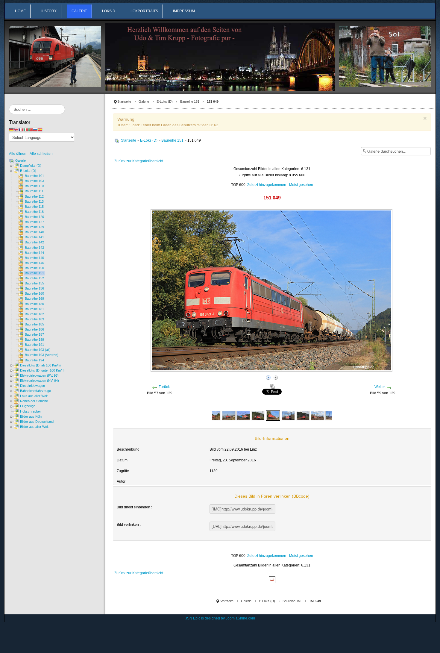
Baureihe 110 (34, 186)
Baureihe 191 (34, 344)
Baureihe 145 (34, 258)
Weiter (379, 387)
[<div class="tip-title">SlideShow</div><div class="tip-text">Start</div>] (268, 377)
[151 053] (317, 415)
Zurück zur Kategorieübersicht (138, 161)
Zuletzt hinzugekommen (266, 185)
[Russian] (35, 129)
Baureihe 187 (34, 334)
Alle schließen (41, 153)
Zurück (164, 387)
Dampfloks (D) (30, 165)
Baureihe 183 (34, 319)
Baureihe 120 (34, 217)
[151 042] (243, 415)
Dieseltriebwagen (32, 385)
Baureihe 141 (34, 237)
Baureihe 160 (34, 293)
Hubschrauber (30, 411)
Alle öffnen (19, 153)
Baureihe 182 (34, 314)
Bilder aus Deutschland (37, 421)
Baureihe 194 (34, 360)
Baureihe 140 (34, 232)
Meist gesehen (301, 185)
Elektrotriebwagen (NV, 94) (39, 380)
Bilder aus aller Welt (34, 426)
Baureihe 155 (34, 283)
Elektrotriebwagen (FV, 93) (39, 375)
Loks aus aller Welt (34, 396)
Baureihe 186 (34, 329)
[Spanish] (40, 129)
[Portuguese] (30, 129)
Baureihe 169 (34, 298)
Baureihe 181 (34, 309)
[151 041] (214, 415)
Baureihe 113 (34, 201)
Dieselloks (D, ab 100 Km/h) (40, 365)
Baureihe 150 (34, 268)
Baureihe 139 (34, 227)
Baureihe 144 (34, 252)
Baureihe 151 (189, 101)
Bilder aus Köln (31, 416)
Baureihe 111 (34, 191)
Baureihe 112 (34, 196)
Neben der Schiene (34, 401)
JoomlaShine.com (240, 618)
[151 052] (303, 415)
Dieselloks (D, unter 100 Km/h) (42, 370)
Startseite (124, 101)
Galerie (144, 101)
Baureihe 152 (34, 278)
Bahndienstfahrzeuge (35, 391)
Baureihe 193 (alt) (38, 350)
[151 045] (258, 415)
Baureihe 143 (34, 247)
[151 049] (273, 415)
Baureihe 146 (34, 263)
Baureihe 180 (34, 304)
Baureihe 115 (34, 206)
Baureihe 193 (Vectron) (41, 355)
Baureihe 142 (34, 242)
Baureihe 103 (34, 181)
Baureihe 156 (34, 288)
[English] (16, 129)
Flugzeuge (27, 406)
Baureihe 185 (34, 324)
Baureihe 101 (34, 176)
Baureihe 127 (34, 222)
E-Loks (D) (165, 101)
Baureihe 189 (34, 339)
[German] (11, 129)
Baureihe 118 (34, 211)
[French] (21, 129)
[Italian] (25, 129)
